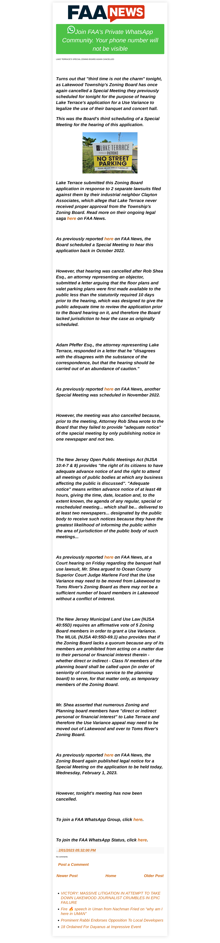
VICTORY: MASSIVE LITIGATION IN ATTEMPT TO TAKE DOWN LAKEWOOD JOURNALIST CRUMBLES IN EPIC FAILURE (110, 898)
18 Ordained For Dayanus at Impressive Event (101, 927)
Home (110, 876)
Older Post (154, 876)
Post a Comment (73, 864)
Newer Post (67, 876)
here (71, 218)
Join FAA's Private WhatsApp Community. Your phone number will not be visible (110, 40)
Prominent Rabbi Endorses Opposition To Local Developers (112, 920)
